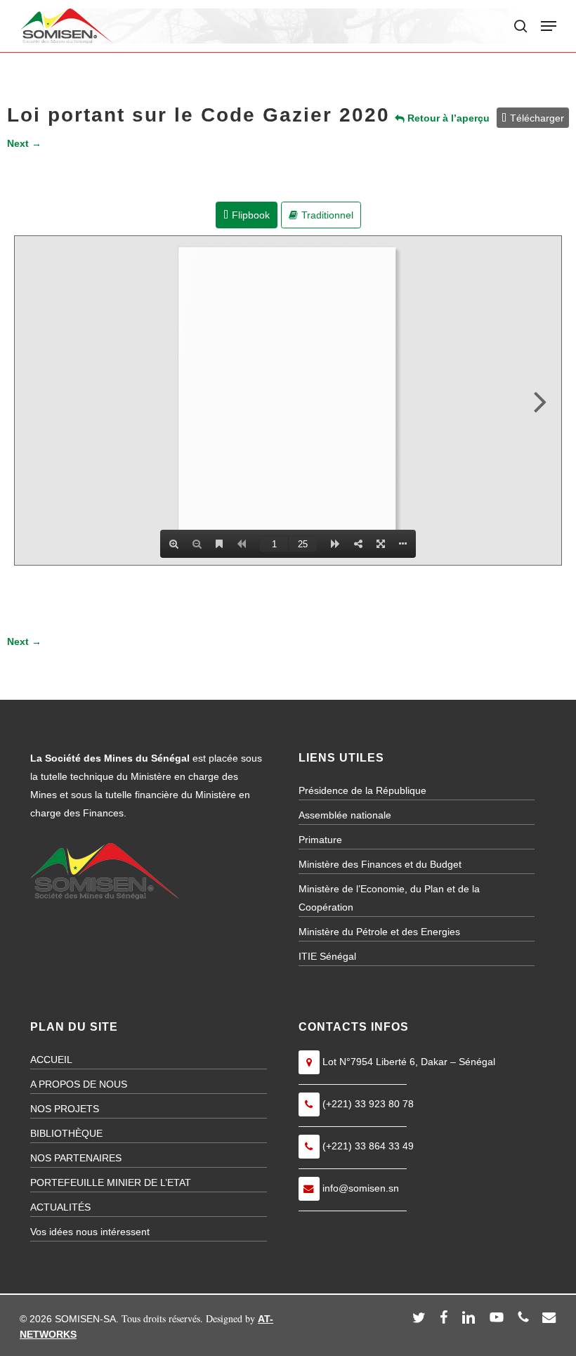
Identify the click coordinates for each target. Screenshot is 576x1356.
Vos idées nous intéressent (90, 1231)
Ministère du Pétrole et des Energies (379, 931)
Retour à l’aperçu (447, 118)
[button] (548, 26)
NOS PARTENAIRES (76, 1157)
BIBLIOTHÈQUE (66, 1133)
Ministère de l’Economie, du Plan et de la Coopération (389, 898)
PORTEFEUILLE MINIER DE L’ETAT (110, 1182)
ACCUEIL (51, 1059)
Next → (24, 143)
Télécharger (537, 118)
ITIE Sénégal (327, 956)
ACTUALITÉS (60, 1207)
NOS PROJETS (64, 1108)
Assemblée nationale (345, 815)
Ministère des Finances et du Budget (380, 864)
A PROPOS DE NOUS (78, 1084)
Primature (320, 839)
